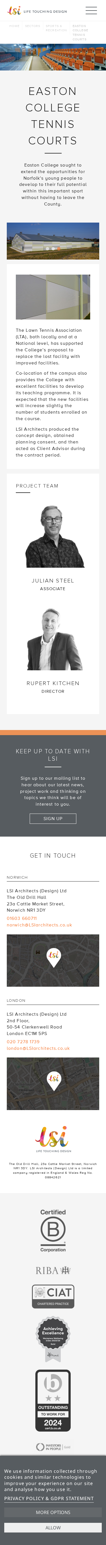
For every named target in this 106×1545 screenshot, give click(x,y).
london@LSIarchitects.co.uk (38, 1048)
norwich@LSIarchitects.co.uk (39, 925)
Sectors (32, 26)
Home (14, 26)
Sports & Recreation (56, 28)
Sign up (53, 819)
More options (53, 1512)
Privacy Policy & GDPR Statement (49, 1498)
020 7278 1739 (23, 1042)
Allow (53, 1528)
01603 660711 (22, 918)
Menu (91, 10)
